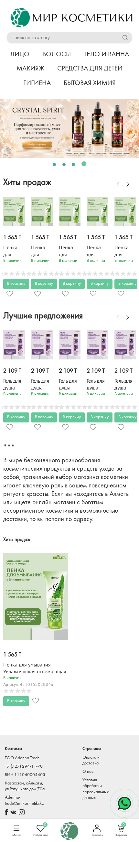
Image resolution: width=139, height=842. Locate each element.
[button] (54, 164)
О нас (87, 772)
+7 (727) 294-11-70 (24, 766)
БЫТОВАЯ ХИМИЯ (90, 83)
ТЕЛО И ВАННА (106, 54)
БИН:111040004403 (25, 775)
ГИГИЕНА (37, 83)
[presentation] (5, 135)
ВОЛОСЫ (56, 54)
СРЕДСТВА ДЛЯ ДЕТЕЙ (90, 68)
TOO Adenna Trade (22, 758)
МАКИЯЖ (30, 68)
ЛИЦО (19, 54)
